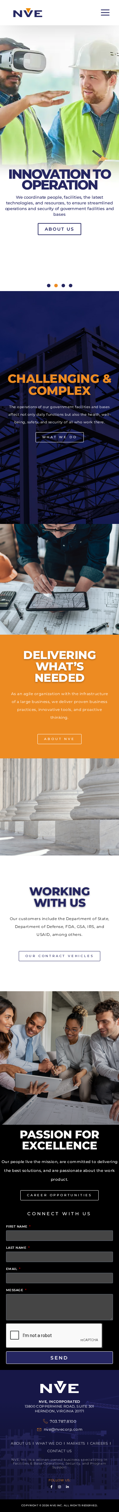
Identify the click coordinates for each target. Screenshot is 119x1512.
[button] (105, 12)
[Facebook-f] (51, 1486)
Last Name (17, 1248)
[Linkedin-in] (67, 1486)
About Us (60, 229)
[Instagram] (59, 1486)
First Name (17, 1226)
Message (15, 1290)
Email (12, 1269)
